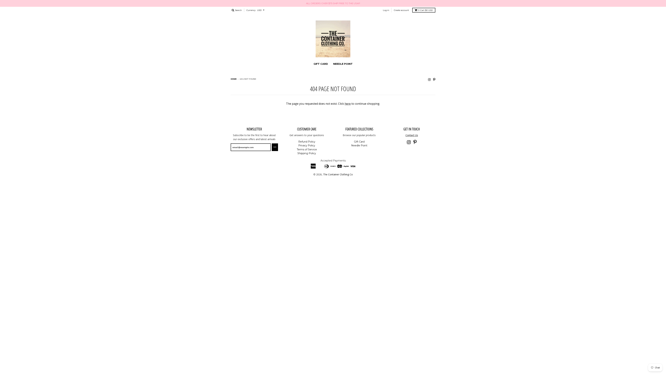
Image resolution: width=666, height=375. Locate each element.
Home (234, 79)
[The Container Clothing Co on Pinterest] (434, 79)
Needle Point (343, 63)
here (348, 104)
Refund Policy (306, 141)
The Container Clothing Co (338, 174)
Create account (401, 10)
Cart (425, 10)
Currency (251, 10)
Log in (386, 10)
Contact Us (411, 135)
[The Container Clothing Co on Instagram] (429, 79)
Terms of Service (307, 149)
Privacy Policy (306, 145)
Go (275, 147)
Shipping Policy (306, 153)
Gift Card (321, 63)
